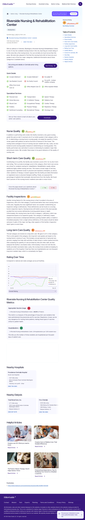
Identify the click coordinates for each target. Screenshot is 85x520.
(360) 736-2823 (27, 42)
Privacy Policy (61, 502)
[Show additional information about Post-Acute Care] (13, 88)
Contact (6, 502)
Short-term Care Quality (70, 41)
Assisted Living (43, 4)
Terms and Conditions (47, 502)
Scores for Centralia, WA (71, 52)
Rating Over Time (69, 48)
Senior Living (55, 4)
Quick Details (68, 35)
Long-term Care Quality (70, 46)
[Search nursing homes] (80, 4)
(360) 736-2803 (12, 386)
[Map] (33, 352)
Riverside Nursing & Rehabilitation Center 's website (23, 38)
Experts (27, 502)
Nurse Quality (68, 39)
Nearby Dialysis (68, 59)
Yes (45, 187)
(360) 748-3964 (43, 412)
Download (73, 13)
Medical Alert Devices (69, 4)
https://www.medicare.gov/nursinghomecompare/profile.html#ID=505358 (28, 485)
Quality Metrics (68, 50)
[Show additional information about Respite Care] (40, 86)
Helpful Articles (68, 61)
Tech (20, 502)
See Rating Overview (68, 26)
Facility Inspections (69, 44)
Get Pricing (49, 66)
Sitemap (70, 502)
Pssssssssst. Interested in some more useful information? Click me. (70, 514)
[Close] (81, 514)
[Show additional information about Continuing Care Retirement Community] (51, 77)
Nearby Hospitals (69, 57)
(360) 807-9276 (12, 412)
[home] (8, 4)
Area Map (67, 55)
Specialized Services (70, 37)
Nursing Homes (31, 4)
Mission (14, 502)
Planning (35, 502)
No (54, 187)
